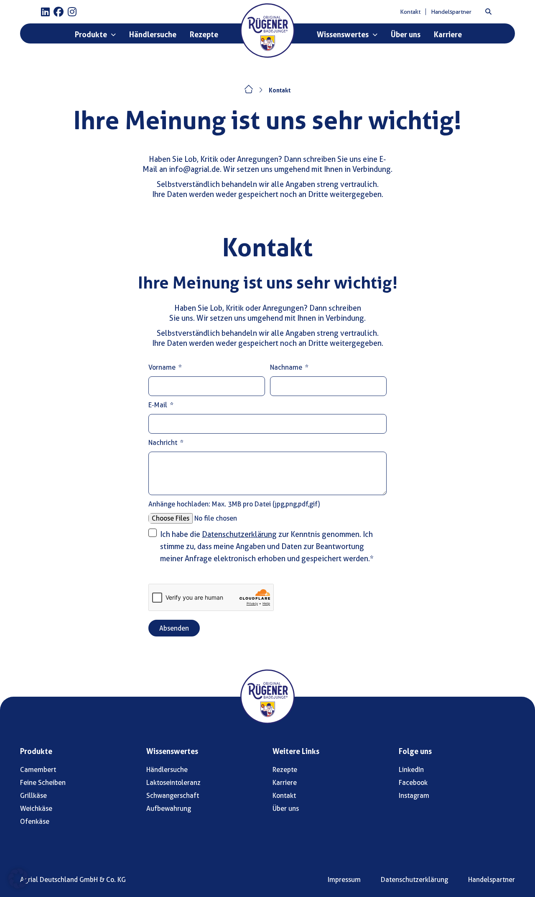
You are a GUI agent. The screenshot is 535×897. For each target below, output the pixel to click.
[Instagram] (72, 12)
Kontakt (279, 90)
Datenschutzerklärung (239, 534)
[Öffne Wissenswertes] (374, 34)
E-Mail (158, 405)
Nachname (287, 367)
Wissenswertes (172, 751)
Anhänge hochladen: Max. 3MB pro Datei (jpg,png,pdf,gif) (234, 504)
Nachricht (163, 443)
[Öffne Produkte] (113, 34)
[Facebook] (59, 12)
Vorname (162, 367)
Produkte (36, 751)
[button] (488, 11)
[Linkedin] (45, 12)
